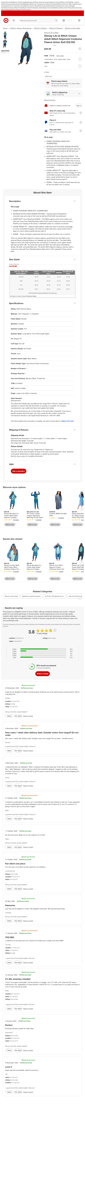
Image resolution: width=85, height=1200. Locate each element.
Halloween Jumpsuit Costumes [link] (31, 596)
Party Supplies (43, 6)
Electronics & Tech (10, 6)
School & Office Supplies (70, 4)
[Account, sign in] (68, 20)
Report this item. (68, 421)
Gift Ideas (50, 6)
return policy (21, 456)
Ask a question (18, 471)
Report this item (49, 100)
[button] (50, 45)
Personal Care (35, 4)
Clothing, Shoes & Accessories (42, 2)
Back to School (17, 2)
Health (55, 4)
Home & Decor (56, 2)
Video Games (20, 6)
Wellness (60, 4)
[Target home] (6, 20)
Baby (25, 4)
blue (46, 66)
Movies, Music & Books (32, 6)
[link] (50, 45)
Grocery (8, 4)
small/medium (49, 59)
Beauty (29, 4)
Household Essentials (17, 4)
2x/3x (55, 59)
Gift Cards (56, 6)
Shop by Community (65, 6)
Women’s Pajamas (56, 28)
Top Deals (40, 8)
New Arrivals (19, 8)
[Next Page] (80, 59)
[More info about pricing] (80, 49)
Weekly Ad (57, 8)
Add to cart (48, 76)
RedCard (14, 9)
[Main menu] (13, 20)
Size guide (60, 56)
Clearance (12, 8)
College (24, 2)
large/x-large (62, 59)
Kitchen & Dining (65, 2)
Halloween (30, 2)
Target (5, 28)
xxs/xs (68, 59)
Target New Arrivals (7, 2)
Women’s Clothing (40, 28)
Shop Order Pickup (66, 8)
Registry (8, 9)
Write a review (42, 673)
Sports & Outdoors (45, 4)
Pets (52, 4)
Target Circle (20, 9)
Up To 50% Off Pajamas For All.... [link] (55, 596)
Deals (7, 8)
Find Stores (27, 9)
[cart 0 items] (79, 20)
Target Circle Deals (48, 8)
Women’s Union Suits (72, 28)
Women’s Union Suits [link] (11, 596)
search (56, 21)
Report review (28, 716)
